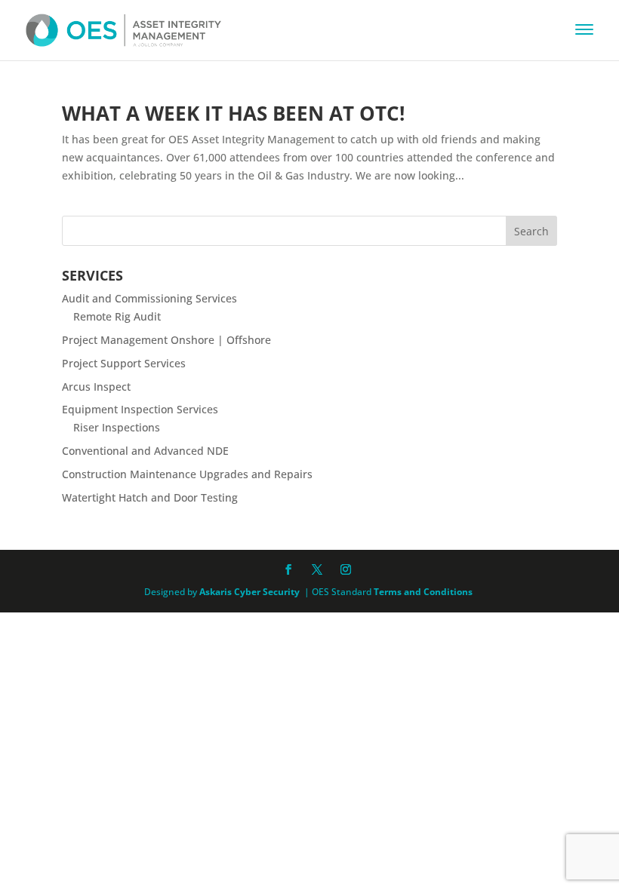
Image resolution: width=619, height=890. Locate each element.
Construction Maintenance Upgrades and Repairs (187, 474)
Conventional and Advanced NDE (145, 450)
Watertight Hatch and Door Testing (150, 497)
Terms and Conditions (423, 591)
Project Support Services (124, 363)
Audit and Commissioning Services (149, 298)
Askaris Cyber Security (248, 591)
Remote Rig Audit (117, 316)
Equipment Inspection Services (140, 409)
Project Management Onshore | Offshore (166, 340)
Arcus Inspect (96, 386)
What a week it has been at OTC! (233, 113)
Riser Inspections (116, 427)
